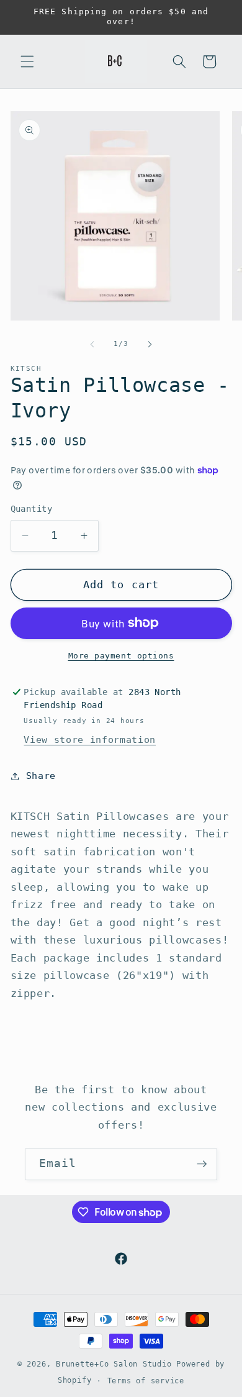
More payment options (121, 655)
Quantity (32, 509)
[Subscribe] (202, 1164)
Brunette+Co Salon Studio (113, 1364)
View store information (90, 739)
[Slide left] (92, 344)
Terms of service (145, 1381)
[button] (27, 61)
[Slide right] (149, 344)
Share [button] (41, 775)
